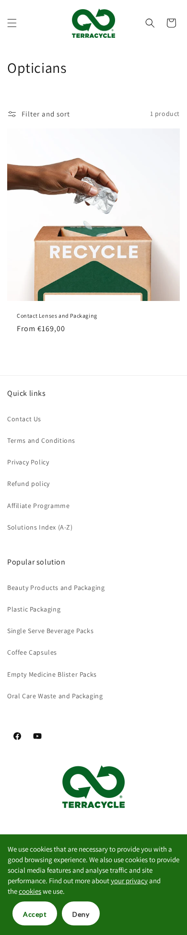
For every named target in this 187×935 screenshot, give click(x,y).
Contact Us (24, 419)
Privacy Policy (28, 462)
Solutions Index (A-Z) (40, 527)
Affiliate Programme (38, 505)
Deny (80, 914)
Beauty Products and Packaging (56, 587)
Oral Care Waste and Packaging (55, 696)
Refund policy (28, 483)
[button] (12, 23)
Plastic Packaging (33, 609)
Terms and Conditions (41, 440)
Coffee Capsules (32, 652)
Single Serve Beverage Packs (50, 630)
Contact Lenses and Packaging (57, 315)
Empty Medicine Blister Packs (52, 674)
